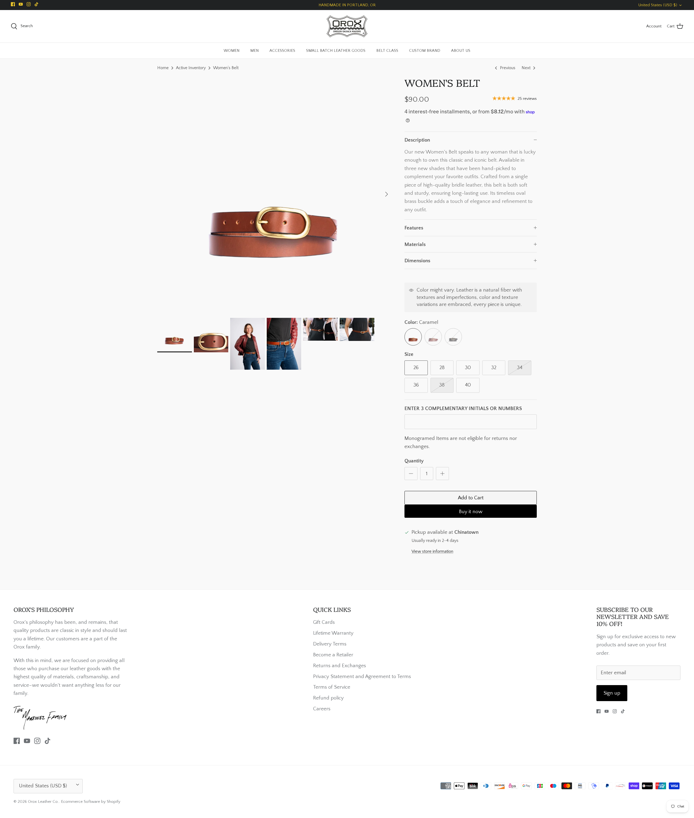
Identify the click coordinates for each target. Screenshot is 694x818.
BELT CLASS (387, 50)
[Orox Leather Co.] (347, 26)
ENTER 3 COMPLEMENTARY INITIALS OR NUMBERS (463, 408)
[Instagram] (29, 4)
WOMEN (231, 50)
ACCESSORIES (282, 50)
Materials (415, 244)
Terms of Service (331, 687)
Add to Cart (471, 498)
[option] (275, 194)
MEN (254, 50)
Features (413, 228)
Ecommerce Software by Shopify (90, 801)
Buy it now (471, 512)
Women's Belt (226, 67)
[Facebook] (13, 4)
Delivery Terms (329, 644)
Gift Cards (324, 622)
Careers (321, 709)
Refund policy (328, 698)
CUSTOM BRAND (424, 50)
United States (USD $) (657, 5)
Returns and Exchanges (339, 666)
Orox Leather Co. (43, 801)
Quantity (414, 461)
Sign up (611, 693)
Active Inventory (191, 67)
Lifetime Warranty (333, 633)
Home (163, 67)
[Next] (387, 194)
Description (417, 140)
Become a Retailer (333, 655)
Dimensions (417, 261)
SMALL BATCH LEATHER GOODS (335, 50)
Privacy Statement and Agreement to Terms (362, 676)
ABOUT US (460, 50)
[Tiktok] (36, 4)
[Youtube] (21, 4)
